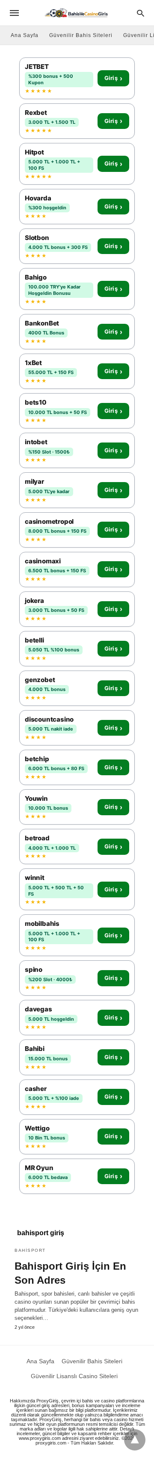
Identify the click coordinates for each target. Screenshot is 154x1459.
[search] (140, 13)
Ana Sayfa (24, 35)
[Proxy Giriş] (76, 12)
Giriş (113, 78)
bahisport (30, 1250)
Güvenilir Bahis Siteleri (81, 35)
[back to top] (134, 1439)
